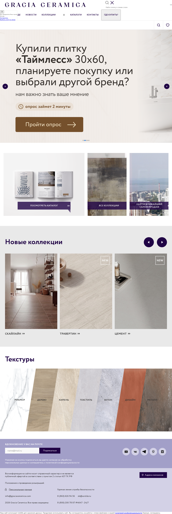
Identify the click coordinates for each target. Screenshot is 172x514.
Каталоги (76, 15)
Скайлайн (13, 333)
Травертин (68, 333)
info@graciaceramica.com (18, 496)
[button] (5, 86)
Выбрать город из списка (7, 19)
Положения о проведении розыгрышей (24, 483)
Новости (31, 15)
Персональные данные (20, 489)
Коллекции (49, 15)
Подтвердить (4, 18)
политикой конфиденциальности (128, 512)
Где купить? (111, 15)
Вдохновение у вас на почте (24, 444)
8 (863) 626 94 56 (66, 496)
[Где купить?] (171, 4)
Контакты (93, 15)
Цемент (121, 333)
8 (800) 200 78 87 (66, 503)
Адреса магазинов (154, 475)
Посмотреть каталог (44, 206)
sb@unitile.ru (84, 496)
